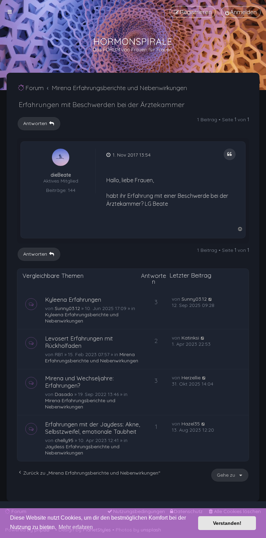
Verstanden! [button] (227, 523)
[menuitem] (241, 12)
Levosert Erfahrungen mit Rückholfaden (79, 342)
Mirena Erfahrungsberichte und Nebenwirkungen (91, 357)
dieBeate (61, 175)
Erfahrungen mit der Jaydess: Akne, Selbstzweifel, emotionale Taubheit (92, 428)
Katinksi (190, 338)
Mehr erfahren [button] (76, 527)
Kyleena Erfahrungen (73, 299)
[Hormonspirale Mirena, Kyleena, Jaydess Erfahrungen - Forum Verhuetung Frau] (133, 45)
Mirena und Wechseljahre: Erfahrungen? (79, 381)
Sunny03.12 (67, 308)
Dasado (64, 394)
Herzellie (191, 377)
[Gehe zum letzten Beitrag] (210, 299)
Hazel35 (190, 424)
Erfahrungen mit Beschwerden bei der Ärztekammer (102, 104)
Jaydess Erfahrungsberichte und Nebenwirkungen (82, 449)
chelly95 (64, 440)
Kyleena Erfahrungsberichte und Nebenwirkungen (81, 317)
